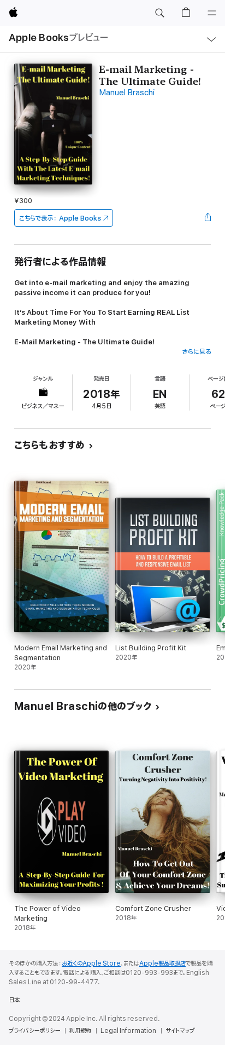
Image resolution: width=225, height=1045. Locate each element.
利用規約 (80, 1031)
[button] (159, 13)
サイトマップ (179, 1031)
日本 (14, 1000)
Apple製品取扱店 (162, 963)
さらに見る (196, 352)
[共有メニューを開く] (207, 218)
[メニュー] (212, 13)
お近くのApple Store (91, 963)
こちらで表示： (60, 218)
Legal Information (128, 1031)
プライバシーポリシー (34, 1031)
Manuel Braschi (127, 92)
